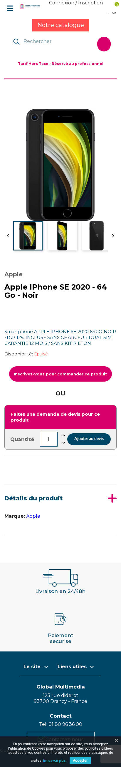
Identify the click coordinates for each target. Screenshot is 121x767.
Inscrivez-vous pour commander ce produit (60, 374)
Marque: (14, 516)
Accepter (80, 760)
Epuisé (41, 354)
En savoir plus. (55, 760)
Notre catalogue (60, 25)
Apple (33, 516)
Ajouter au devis (89, 439)
